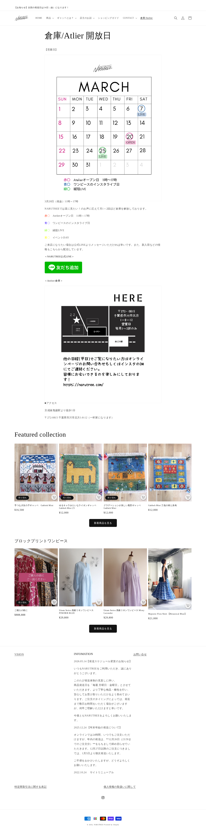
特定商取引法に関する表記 (30, 786)
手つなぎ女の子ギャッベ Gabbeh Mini (33, 505)
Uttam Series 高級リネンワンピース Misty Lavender (124, 611)
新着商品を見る (103, 523)
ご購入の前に (21, 610)
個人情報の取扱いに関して (120, 786)
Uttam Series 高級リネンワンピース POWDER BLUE (76, 611)
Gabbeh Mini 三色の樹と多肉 (162, 505)
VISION (19, 654)
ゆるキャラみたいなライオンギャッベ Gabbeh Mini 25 (78, 506)
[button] (49, 18)
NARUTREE (98, 825)
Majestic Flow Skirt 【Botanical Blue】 (167, 614)
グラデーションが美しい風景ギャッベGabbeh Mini (122, 506)
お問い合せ (140, 654)
